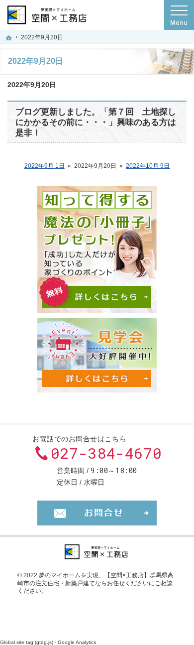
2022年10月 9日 (148, 165)
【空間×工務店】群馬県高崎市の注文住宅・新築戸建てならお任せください (95, 579)
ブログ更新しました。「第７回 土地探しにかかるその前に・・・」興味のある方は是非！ (95, 122)
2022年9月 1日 (44, 165)
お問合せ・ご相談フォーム (97, 513)
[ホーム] (9, 37)
